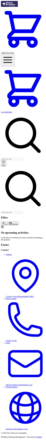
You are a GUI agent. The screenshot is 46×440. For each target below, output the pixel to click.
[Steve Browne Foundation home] (9, 6)
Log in (3, 112)
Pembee (39, 437)
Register (9, 112)
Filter (3, 165)
